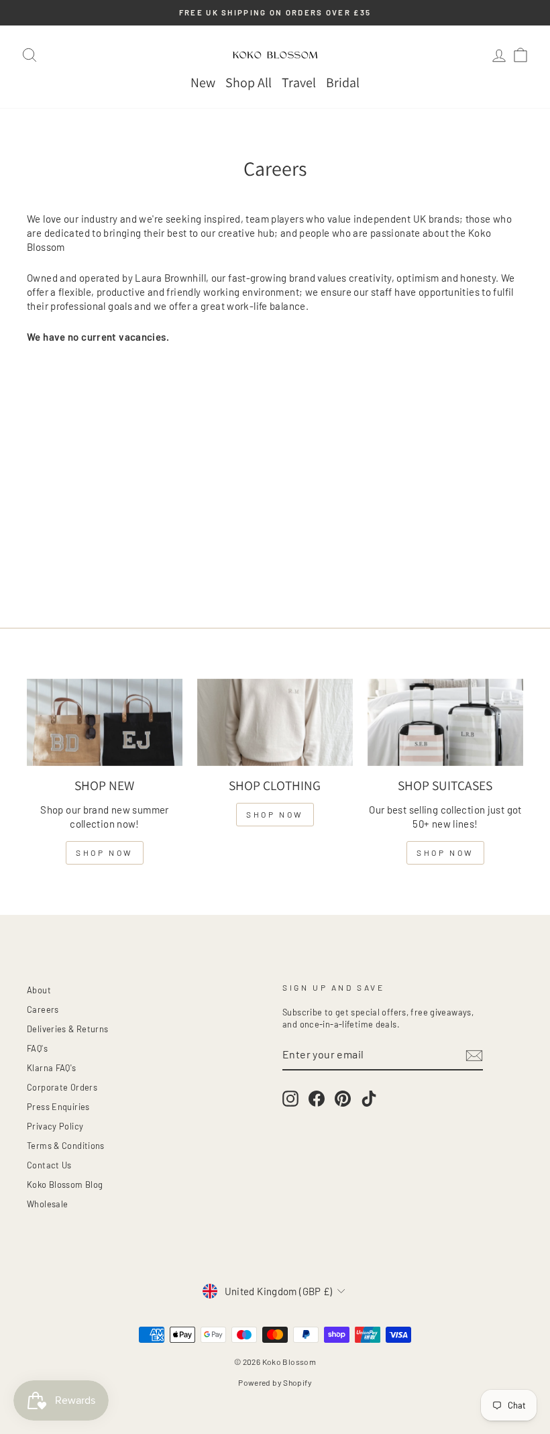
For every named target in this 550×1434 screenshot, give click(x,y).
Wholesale (47, 1204)
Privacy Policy (55, 1126)
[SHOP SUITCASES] (445, 722)
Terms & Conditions (66, 1145)
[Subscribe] (474, 1055)
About (39, 990)
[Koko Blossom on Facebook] (317, 1099)
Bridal (343, 82)
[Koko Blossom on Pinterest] (343, 1099)
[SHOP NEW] (104, 722)
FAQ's (37, 1048)
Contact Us (49, 1165)
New (202, 82)
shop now (104, 852)
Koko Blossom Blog (65, 1184)
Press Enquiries (58, 1106)
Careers (43, 1009)
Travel (299, 82)
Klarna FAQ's (51, 1067)
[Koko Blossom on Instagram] (290, 1099)
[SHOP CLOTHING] (275, 722)
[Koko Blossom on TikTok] (369, 1099)
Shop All (248, 82)
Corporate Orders (62, 1087)
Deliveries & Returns (68, 1029)
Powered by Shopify (275, 1382)
